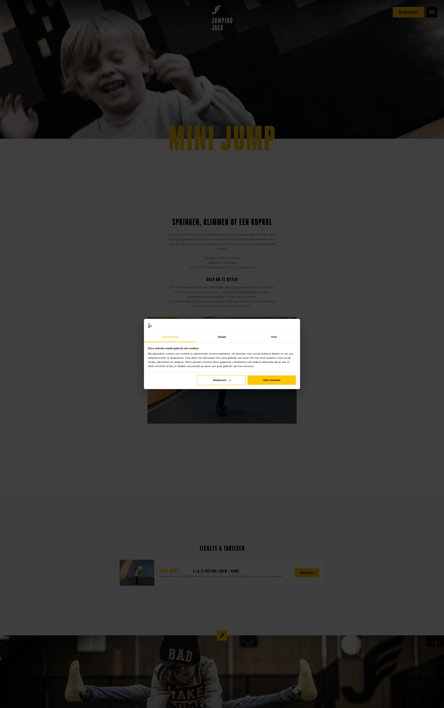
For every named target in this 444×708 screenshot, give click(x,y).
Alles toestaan (271, 380)
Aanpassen (219, 380)
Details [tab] (222, 336)
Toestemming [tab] (170, 336)
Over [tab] (274, 336)
